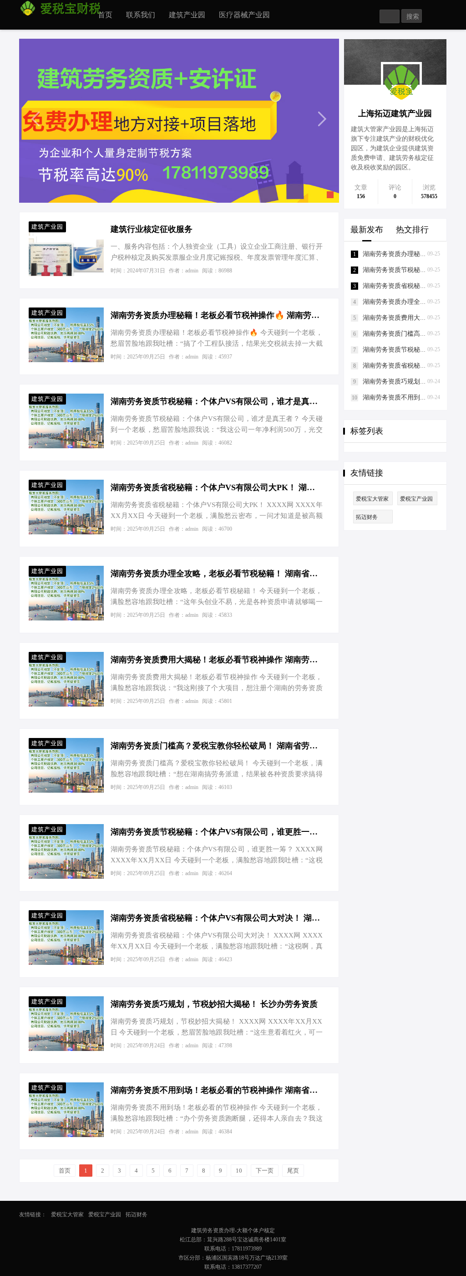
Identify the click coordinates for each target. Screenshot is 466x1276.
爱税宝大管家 (372, 499)
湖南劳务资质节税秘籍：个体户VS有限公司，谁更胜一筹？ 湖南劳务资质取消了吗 (216, 831)
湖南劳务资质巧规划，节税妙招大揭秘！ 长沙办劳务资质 (214, 1004)
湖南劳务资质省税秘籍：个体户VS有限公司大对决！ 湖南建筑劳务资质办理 (216, 917)
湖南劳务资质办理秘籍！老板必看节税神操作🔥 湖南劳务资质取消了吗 (216, 315)
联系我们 (140, 15)
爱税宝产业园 (416, 499)
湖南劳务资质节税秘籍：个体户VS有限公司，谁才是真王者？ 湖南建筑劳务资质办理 (216, 401)
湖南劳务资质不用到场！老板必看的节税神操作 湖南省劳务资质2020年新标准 (216, 1090)
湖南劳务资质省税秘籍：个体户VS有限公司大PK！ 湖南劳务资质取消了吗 (216, 487)
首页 (105, 15)
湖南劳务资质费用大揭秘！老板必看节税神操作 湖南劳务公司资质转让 (216, 659)
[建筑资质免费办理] (179, 120)
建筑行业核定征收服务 (151, 229)
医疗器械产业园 (244, 15)
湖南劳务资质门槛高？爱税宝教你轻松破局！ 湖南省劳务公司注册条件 (216, 745)
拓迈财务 (367, 517)
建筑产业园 (187, 15)
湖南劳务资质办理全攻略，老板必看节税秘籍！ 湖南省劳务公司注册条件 (216, 573)
